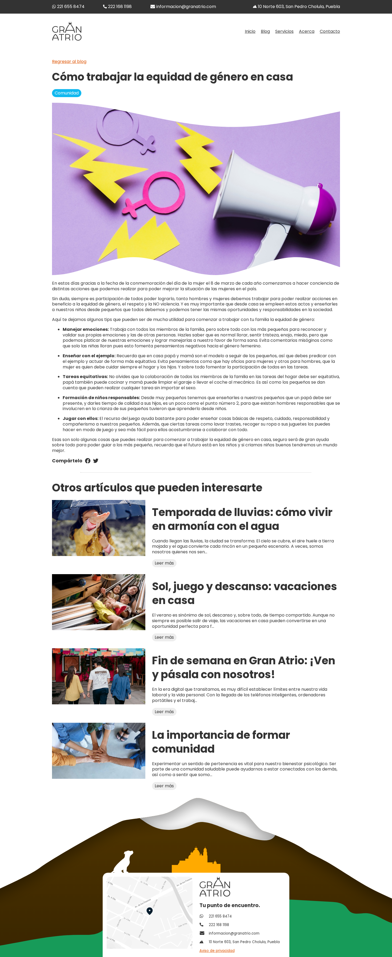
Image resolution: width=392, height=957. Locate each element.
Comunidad (67, 93)
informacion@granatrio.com (186, 6)
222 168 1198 (119, 6)
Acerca (306, 31)
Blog (265, 31)
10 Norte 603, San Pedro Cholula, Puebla (298, 6)
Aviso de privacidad (217, 950)
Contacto (330, 31)
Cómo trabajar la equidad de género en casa (172, 76)
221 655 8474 (70, 6)
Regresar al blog (69, 61)
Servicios (284, 31)
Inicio (250, 31)
